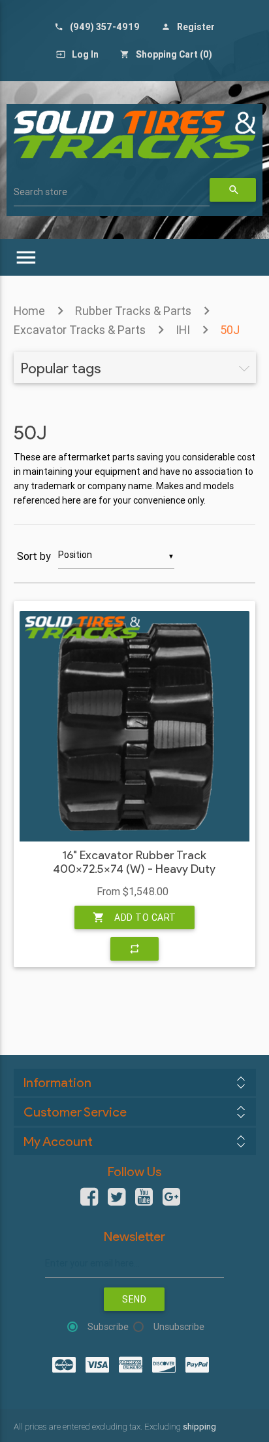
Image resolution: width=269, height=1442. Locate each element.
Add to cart (134, 917)
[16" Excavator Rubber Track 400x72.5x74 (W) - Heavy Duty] (134, 726)
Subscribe (108, 1327)
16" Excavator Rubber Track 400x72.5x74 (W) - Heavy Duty (134, 863)
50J (230, 329)
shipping (199, 1426)
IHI (183, 329)
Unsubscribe (178, 1327)
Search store (40, 192)
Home (29, 310)
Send (134, 1299)
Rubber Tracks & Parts (133, 310)
